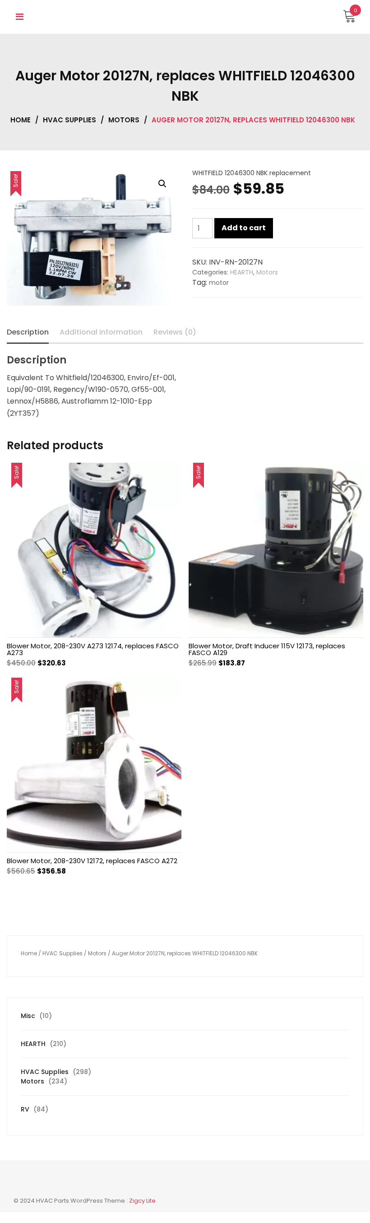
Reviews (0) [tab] (174, 332)
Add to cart (244, 228)
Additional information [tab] (101, 332)
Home (20, 120)
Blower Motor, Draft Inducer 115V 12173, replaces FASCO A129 (267, 649)
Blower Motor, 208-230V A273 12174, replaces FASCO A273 (93, 649)
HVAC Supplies (69, 120)
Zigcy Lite (142, 1200)
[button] (162, 184)
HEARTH (241, 272)
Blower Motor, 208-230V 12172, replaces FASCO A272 (92, 860)
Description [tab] (28, 332)
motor (219, 282)
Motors (123, 120)
